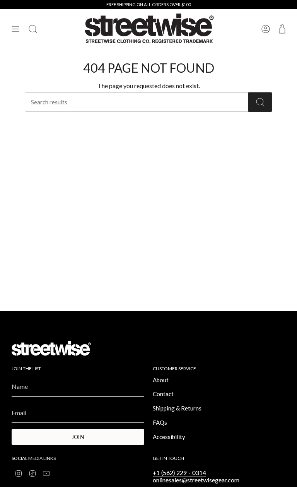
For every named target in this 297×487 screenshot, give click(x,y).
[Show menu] (15, 29)
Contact (163, 393)
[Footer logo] (51, 348)
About (161, 379)
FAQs (160, 422)
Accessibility (169, 436)
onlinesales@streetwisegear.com (196, 480)
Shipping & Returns (177, 408)
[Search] (260, 102)
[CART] (282, 29)
